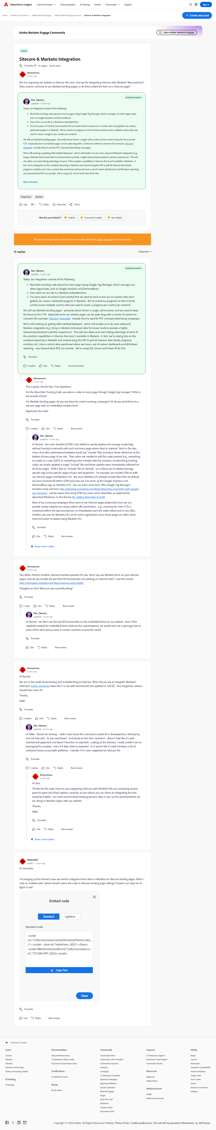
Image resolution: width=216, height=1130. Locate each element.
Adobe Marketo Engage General (68, 15)
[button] (197, 15)
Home (5, 15)
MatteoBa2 (32, 859)
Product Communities (20, 15)
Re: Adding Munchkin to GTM (88, 497)
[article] (82, 318)
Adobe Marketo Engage (41, 15)
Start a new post (104, 239)
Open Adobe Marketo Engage (178, 32)
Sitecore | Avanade (59, 318)
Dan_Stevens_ (38, 99)
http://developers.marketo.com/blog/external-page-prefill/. (51, 583)
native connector (40, 686)
